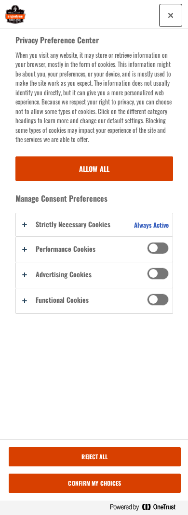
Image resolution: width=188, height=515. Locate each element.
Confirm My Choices (94, 483)
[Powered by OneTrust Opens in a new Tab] (146, 508)
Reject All (94, 456)
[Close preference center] (170, 15)
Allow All (94, 169)
